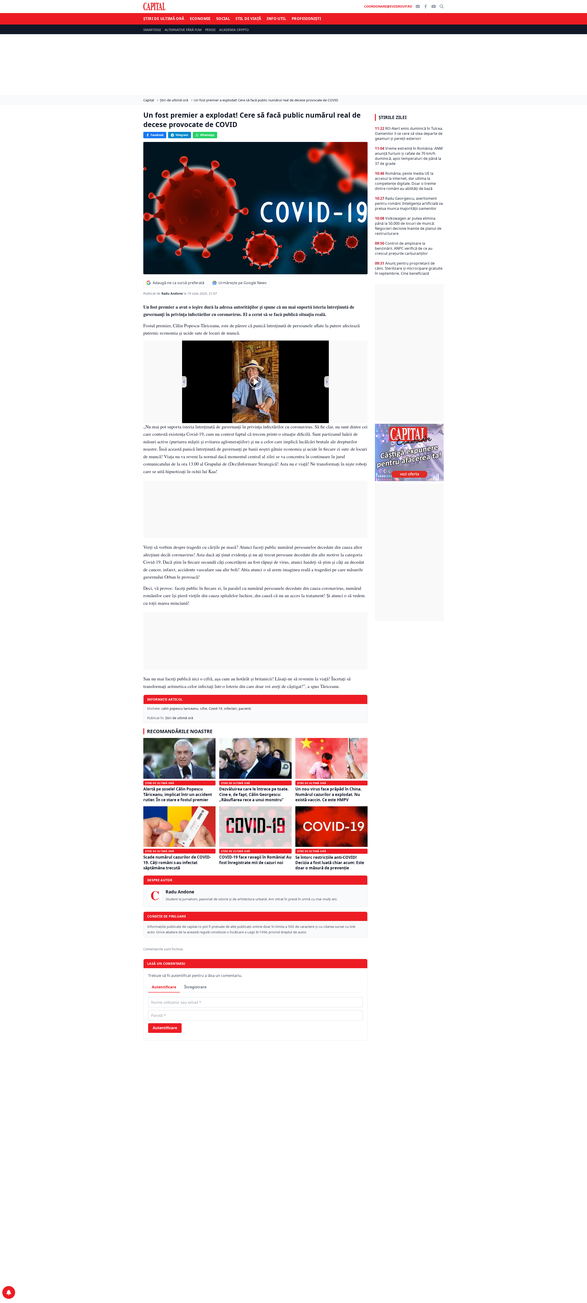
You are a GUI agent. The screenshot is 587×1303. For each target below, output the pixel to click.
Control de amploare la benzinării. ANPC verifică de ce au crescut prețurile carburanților (403, 248)
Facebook (157, 135)
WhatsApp (207, 135)
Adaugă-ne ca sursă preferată (178, 282)
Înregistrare (195, 987)
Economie (200, 18)
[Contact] (418, 6)
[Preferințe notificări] (8, 1292)
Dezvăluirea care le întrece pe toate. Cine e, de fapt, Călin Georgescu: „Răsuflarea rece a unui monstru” (254, 794)
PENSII (210, 30)
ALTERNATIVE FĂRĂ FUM (183, 30)
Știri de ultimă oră (163, 18)
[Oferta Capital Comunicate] (409, 452)
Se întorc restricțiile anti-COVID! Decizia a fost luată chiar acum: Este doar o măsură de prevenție (329, 863)
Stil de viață (248, 18)
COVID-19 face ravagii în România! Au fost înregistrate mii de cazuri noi (255, 859)
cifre (203, 708)
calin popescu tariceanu (179, 708)
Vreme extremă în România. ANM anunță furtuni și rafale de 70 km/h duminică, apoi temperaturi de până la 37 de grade (409, 156)
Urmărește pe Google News (243, 282)
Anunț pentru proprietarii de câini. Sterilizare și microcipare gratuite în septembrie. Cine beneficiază (409, 268)
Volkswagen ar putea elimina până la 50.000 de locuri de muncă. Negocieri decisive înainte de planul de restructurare (408, 226)
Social (223, 18)
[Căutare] (442, 6)
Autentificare (164, 987)
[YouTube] (433, 6)
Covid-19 (215, 708)
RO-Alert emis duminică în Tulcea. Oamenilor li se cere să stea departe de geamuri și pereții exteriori (409, 133)
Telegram (181, 135)
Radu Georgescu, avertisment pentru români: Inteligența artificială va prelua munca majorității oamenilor (409, 203)
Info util (276, 18)
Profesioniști (306, 18)
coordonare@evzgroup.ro (388, 6)
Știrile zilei (393, 117)
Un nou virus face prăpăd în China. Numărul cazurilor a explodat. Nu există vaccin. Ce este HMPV (328, 794)
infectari (230, 708)
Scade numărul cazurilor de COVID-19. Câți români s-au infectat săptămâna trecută (177, 862)
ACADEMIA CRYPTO (234, 30)
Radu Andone (172, 293)
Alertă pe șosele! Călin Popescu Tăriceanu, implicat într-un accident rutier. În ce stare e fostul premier (177, 794)
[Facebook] (426, 6)
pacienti (245, 708)
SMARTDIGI (152, 30)
